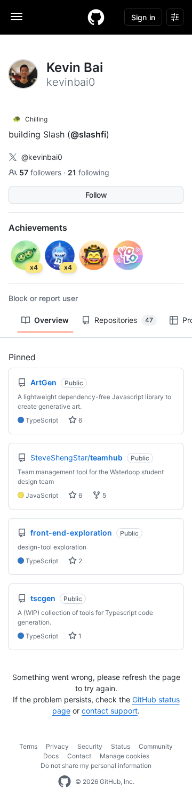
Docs (51, 756)
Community (156, 746)
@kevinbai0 (41, 156)
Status (120, 746)
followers (41, 172)
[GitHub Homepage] (64, 782)
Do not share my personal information (96, 766)
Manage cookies (124, 756)
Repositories (123, 320)
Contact (79, 756)
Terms (28, 746)
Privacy (57, 746)
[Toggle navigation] (17, 17)
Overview (51, 320)
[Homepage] (96, 17)
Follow (96, 194)
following (88, 172)
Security (89, 746)
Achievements (38, 227)
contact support (110, 710)
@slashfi (88, 134)
